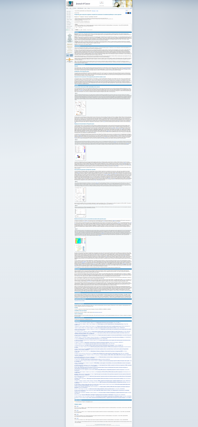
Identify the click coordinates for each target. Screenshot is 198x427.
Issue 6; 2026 (68, 14)
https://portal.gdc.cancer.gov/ (97, 312)
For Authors (74, 8)
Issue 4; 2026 (68, 17)
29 (106, 256)
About (70, 8)
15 (121, 164)
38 (103, 278)
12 (118, 120)
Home (67, 8)
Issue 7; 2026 (68, 12)
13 (86, 131)
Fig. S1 (81, 90)
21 (87, 281)
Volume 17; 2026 (69, 19)
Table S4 (100, 235)
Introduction (70, 34)
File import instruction (89, 29)
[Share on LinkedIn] (130, 13)
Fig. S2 (122, 128)
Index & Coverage (69, 26)
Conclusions (70, 38)
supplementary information (126, 68)
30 (93, 263)
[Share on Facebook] (126, 13)
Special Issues (69, 27)
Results (70, 37)
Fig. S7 (87, 221)
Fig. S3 (78, 172)
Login (85, 8)
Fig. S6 (85, 221)
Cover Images (69, 24)
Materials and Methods (70, 36)
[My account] (131, 8)
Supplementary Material (70, 40)
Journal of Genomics (69, 50)
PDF (126, 10)
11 (107, 165)
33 (130, 265)
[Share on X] (128, 13)
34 (89, 274)
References (69, 41)
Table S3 (109, 174)
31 (94, 263)
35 (124, 274)
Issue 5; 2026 (68, 16)
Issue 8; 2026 (68, 11)
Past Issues (68, 21)
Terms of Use (118, 425)
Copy (76, 27)
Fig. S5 (109, 178)
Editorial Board (69, 22)
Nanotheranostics (69, 52)
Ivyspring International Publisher (101, 424)
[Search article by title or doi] (72, 30)
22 (88, 281)
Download (84, 29)
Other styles (80, 27)
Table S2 (127, 143)
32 (104, 264)
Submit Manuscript (80, 8)
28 (124, 255)
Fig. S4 (116, 173)
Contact (89, 8)
